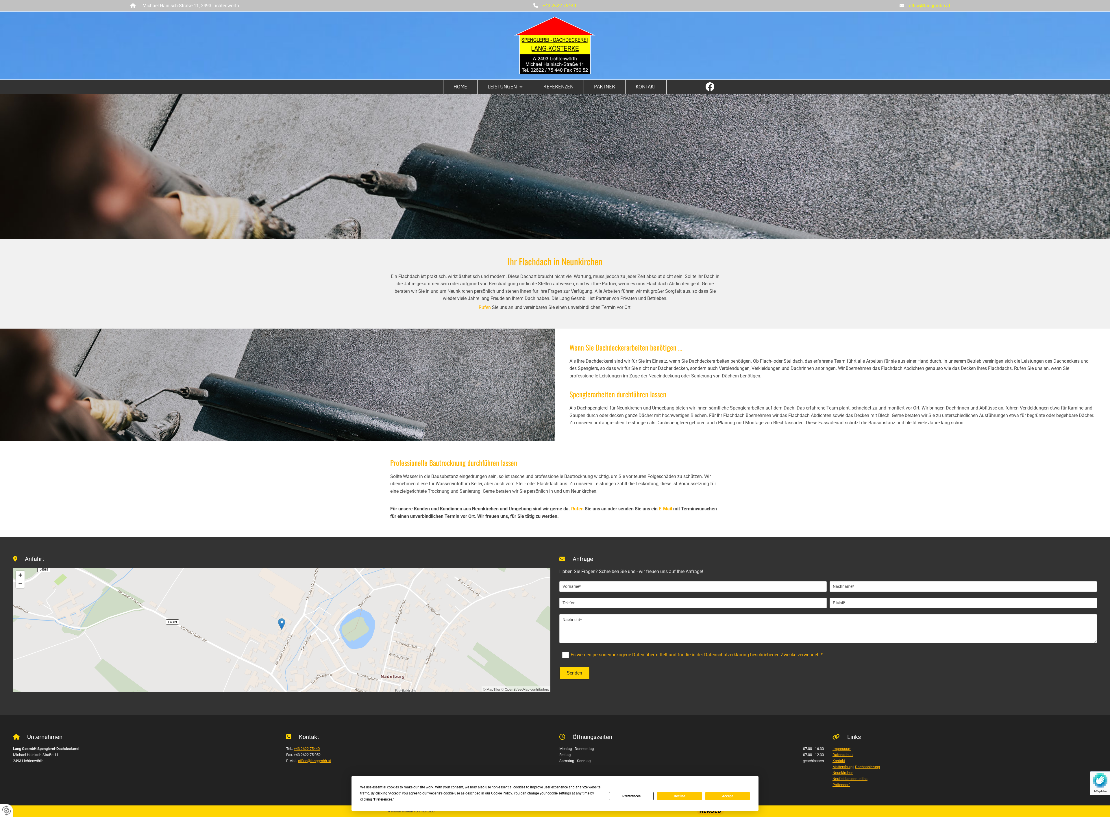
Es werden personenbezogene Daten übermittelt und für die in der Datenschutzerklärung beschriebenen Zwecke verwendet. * (697, 654)
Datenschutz (842, 755)
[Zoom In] (20, 575)
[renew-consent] (6, 810)
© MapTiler (491, 689)
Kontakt (646, 87)
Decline (679, 796)
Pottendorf (841, 785)
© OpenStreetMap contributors (525, 689)
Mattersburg (842, 767)
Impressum (841, 748)
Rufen (485, 307)
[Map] (281, 630)
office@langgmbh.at (929, 5)
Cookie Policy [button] (501, 793)
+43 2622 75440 (559, 5)
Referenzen (558, 87)
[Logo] (555, 45)
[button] (281, 624)
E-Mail (665, 509)
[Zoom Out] (20, 583)
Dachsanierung (867, 767)
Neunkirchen (842, 772)
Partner (604, 87)
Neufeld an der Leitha (849, 779)
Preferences (631, 796)
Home (460, 87)
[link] (505, 87)
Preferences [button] (383, 799)
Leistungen (502, 87)
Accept (727, 796)
